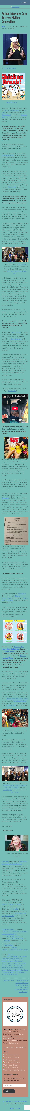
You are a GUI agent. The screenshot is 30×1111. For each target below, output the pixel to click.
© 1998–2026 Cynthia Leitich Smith (15, 1101)
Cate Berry (5, 862)
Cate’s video (12, 391)
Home (3, 26)
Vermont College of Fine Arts (11, 904)
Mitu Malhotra (12, 1041)
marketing (17, 963)
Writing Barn (15, 909)
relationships (13, 968)
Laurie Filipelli (7, 790)
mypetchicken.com (8, 155)
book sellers (23, 956)
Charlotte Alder (14, 959)
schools (4, 970)
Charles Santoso (9, 651)
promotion (5, 968)
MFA (14, 965)
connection (10, 961)
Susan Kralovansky (21, 785)
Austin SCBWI (11, 705)
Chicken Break (6, 115)
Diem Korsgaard (16, 339)
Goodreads (5, 498)
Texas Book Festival (19, 701)
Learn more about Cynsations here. (14, 1047)
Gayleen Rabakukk (10, 68)
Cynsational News (8, 980)
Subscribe (9, 1091)
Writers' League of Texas (10, 974)
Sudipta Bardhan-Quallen (15, 970)
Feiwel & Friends (11, 102)
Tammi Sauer (22, 594)
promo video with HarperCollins (17, 699)
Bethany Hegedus (8, 785)
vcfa (20, 972)
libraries (10, 963)
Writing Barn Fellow (13, 936)
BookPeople (22, 264)
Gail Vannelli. (13, 1043)
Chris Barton (15, 792)
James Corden (16, 332)
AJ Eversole (20, 1038)
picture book (20, 965)
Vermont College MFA (11, 110)
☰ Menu (24, 2)
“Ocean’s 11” (12, 187)
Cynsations (6, 940)
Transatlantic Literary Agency (18, 950)
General (10, 954)
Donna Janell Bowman (11, 788)
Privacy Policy (15, 1108)
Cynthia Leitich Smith (17, 938)
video (24, 972)
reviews (20, 968)
